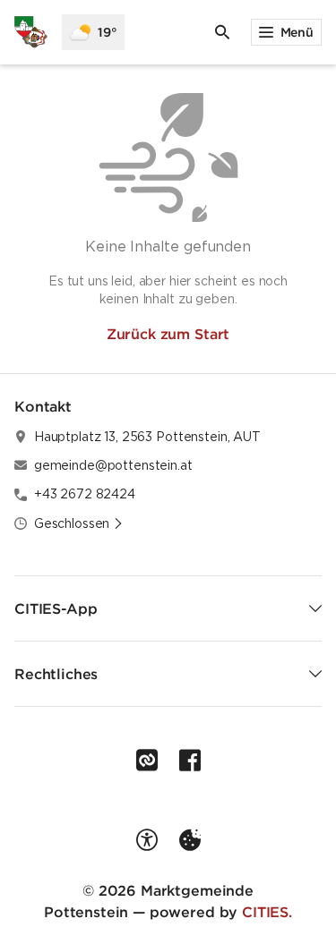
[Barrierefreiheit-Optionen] (147, 840)
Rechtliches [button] (56, 674)
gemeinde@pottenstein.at (113, 465)
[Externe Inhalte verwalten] (190, 840)
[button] (79, 523)
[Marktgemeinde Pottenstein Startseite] (30, 32)
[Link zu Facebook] (190, 760)
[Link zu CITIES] (147, 760)
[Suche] (222, 32)
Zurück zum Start (168, 334)
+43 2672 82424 (84, 494)
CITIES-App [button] (55, 608)
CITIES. (267, 912)
